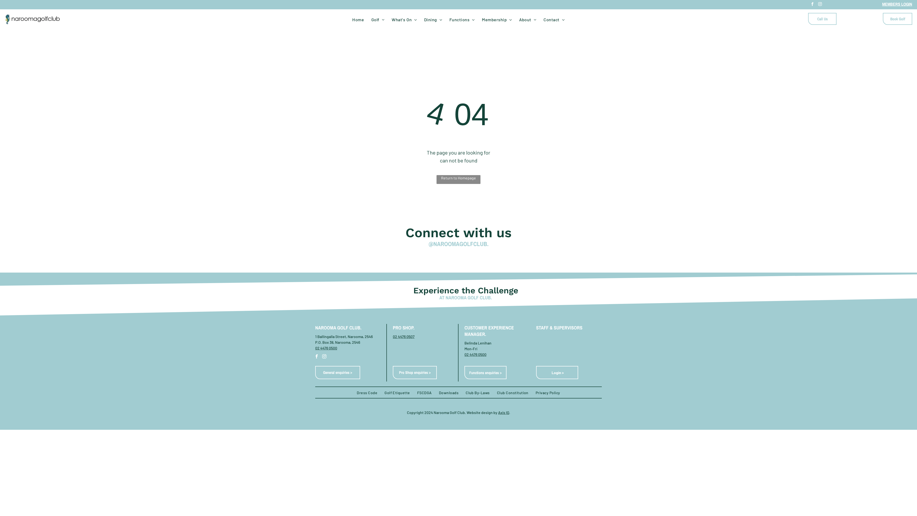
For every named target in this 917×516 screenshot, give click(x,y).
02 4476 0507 (404, 336)
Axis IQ (503, 412)
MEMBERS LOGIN (897, 4)
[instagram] (820, 4)
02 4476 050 (474, 354)
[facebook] (812, 4)
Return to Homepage (458, 178)
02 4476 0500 (326, 348)
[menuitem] (358, 19)
